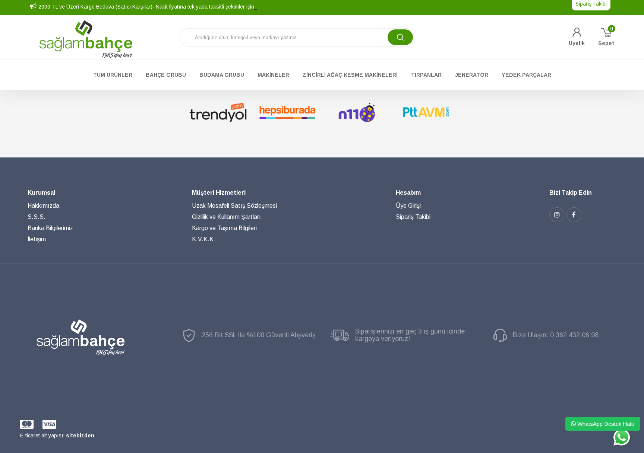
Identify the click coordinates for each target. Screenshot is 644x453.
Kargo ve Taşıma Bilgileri (224, 228)
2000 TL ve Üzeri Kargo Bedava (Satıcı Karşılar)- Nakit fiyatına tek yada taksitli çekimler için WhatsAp (157, 7)
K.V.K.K (203, 239)
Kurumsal (41, 192)
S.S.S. (36, 217)
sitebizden (80, 435)
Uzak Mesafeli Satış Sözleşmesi (234, 205)
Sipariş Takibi (413, 217)
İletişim (37, 239)
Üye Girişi (408, 205)
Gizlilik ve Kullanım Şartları (226, 217)
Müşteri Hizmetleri (219, 192)
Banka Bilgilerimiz (50, 228)
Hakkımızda (43, 205)
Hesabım (408, 192)
